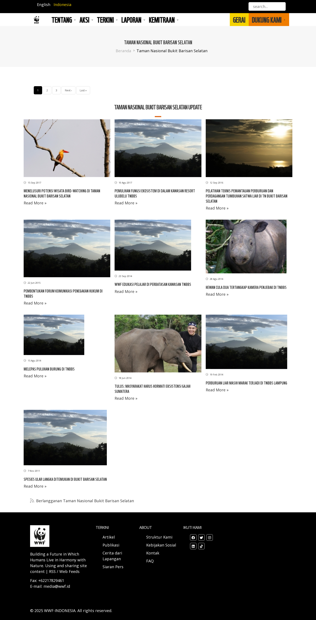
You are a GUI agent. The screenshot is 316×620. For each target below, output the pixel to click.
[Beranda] (36, 20)
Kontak (152, 553)
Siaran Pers (113, 566)
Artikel (109, 537)
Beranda (123, 50)
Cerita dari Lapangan (112, 555)
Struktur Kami (159, 537)
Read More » (35, 202)
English (43, 4)
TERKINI (105, 19)
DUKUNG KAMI (267, 19)
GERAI (239, 19)
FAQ (150, 560)
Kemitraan (162, 19)
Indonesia (62, 4)
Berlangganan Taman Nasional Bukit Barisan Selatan (84, 500)
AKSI (84, 19)
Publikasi (111, 545)
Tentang (62, 19)
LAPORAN (131, 19)
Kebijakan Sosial (161, 545)
